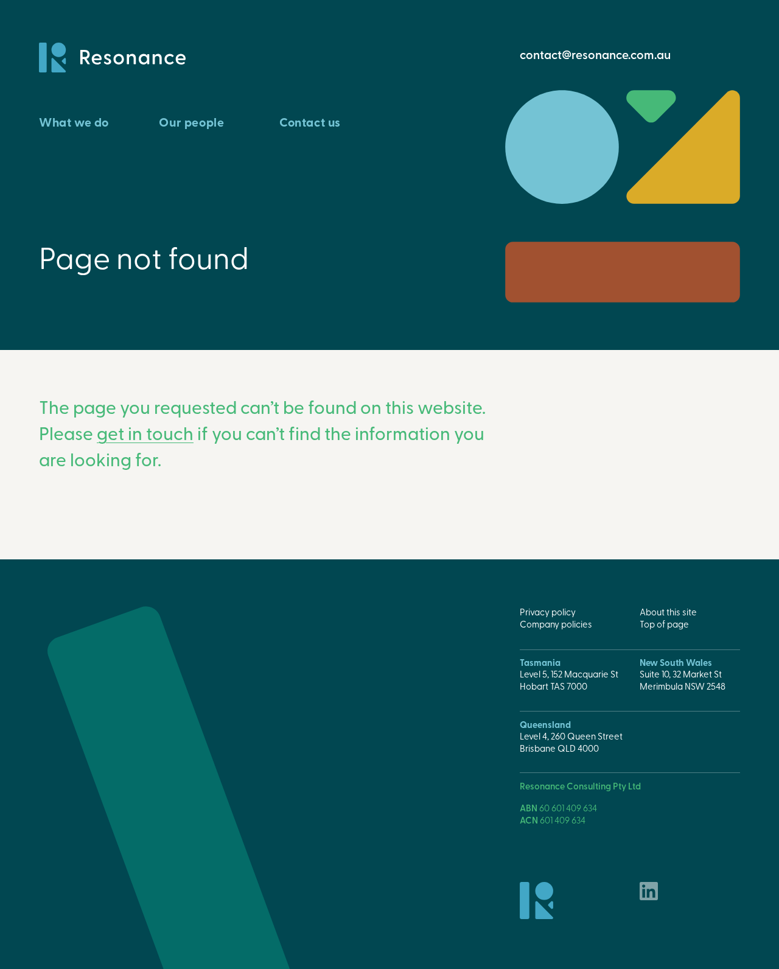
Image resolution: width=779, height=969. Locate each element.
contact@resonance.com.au (595, 54)
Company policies (556, 624)
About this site (668, 612)
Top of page (664, 624)
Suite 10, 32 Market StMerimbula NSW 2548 (682, 680)
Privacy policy (548, 612)
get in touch (145, 432)
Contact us (310, 122)
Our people (191, 122)
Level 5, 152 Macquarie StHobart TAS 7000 (569, 680)
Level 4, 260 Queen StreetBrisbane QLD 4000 (571, 742)
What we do (74, 122)
